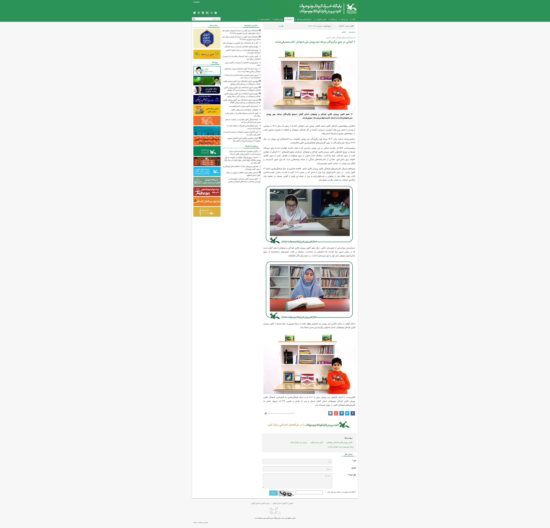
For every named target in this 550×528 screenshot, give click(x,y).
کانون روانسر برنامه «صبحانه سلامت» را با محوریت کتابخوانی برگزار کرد (242, 57)
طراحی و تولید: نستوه (200, 522)
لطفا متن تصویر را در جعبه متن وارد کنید (341, 492)
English (196, 2)
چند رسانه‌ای (278, 19)
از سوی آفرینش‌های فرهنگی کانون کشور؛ (340, 37)
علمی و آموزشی (321, 19)
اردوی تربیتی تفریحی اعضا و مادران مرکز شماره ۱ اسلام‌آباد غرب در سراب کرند (242, 76)
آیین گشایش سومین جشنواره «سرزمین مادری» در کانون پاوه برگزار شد (242, 133)
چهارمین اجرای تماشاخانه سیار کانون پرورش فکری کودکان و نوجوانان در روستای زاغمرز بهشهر (242, 82)
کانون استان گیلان (316, 442)
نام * (354, 460)
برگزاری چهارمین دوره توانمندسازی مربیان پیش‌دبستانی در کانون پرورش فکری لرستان (245, 152)
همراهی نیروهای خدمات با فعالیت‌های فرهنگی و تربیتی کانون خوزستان (242, 168)
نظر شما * (352, 474)
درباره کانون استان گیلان (260, 503)
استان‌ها (290, 19)
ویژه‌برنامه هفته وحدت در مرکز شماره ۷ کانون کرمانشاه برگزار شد (243, 51)
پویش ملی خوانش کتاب (298, 442)
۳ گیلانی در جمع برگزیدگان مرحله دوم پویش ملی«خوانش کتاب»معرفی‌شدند (315, 42)
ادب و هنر (344, 19)
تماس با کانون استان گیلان (283, 503)
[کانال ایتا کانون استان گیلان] (207, 13)
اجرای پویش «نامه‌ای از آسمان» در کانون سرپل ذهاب (243, 64)
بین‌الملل (334, 19)
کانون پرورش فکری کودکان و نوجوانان (323, 8)
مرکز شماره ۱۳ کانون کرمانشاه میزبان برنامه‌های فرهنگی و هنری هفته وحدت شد (242, 70)
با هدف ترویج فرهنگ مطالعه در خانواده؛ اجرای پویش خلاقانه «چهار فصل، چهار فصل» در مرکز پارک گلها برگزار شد (242, 160)
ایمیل (353, 467)
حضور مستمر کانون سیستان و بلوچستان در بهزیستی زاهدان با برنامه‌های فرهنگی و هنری (244, 180)
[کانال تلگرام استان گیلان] (216, 13)
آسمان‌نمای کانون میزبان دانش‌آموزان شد (243, 106)
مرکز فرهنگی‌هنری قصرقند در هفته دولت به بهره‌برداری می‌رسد (244, 127)
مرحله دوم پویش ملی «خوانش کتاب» (341, 447)
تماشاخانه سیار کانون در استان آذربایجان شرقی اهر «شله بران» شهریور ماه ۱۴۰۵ (241, 38)
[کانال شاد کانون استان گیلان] (199, 13)
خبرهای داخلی (265, 19)
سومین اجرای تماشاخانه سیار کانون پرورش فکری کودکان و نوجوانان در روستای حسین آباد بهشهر (242, 89)
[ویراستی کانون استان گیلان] (194, 13)
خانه (353, 19)
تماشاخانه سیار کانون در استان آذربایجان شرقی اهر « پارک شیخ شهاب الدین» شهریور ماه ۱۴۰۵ (241, 32)
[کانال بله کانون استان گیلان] (203, 13)
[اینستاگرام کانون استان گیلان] (211, 13)
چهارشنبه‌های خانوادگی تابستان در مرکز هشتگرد (241, 46)
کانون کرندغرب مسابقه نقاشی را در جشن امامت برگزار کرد (243, 114)
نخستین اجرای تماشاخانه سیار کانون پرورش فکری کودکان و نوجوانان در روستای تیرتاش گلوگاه (242, 101)
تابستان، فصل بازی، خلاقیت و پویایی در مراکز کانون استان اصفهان (243, 174)
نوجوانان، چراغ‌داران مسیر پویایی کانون (244, 109)
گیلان (344, 32)
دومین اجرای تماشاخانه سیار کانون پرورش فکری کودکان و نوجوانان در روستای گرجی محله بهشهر (242, 95)
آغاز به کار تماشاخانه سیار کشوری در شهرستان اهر (240, 43)
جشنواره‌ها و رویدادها (304, 19)
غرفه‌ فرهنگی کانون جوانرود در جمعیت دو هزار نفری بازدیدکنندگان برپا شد (243, 121)
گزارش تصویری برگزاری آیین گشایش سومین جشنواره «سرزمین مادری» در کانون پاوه (244, 139)
